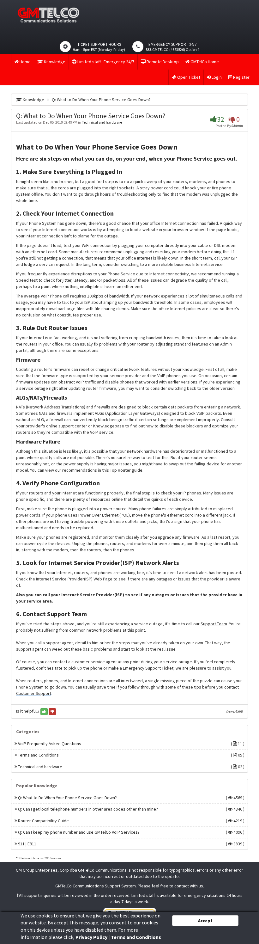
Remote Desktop (162, 61)
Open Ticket (188, 77)
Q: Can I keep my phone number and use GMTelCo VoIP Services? (130, 832)
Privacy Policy (91, 937)
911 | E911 (130, 844)
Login (216, 77)
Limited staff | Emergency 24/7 (105, 61)
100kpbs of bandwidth (108, 296)
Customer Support (33, 693)
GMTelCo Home (204, 61)
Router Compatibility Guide (130, 820)
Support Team (214, 624)
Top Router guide (126, 470)
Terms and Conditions (130, 755)
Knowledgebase (108, 426)
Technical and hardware (102, 122)
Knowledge (54, 61)
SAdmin (237, 125)
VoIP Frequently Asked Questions (130, 743)
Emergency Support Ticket (148, 668)
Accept (205, 920)
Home (25, 61)
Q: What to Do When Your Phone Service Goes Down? (130, 797)
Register (241, 77)
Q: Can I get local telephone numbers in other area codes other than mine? (130, 809)
